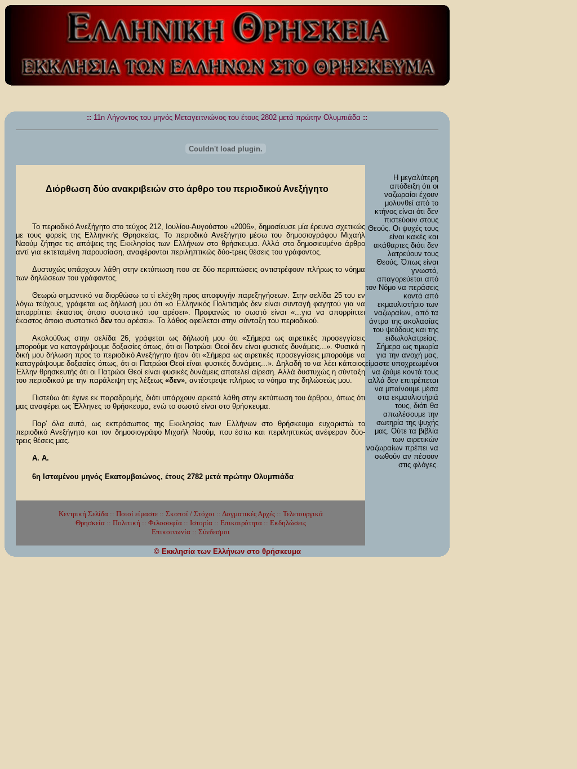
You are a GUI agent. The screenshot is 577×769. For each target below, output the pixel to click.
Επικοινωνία (171, 531)
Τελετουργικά (303, 513)
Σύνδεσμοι (214, 531)
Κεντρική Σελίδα (83, 513)
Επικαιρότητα (241, 522)
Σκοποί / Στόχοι (190, 513)
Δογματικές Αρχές (248, 513)
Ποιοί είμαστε (137, 513)
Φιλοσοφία (165, 522)
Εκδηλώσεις (288, 522)
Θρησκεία (90, 522)
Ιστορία (201, 522)
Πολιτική (126, 522)
